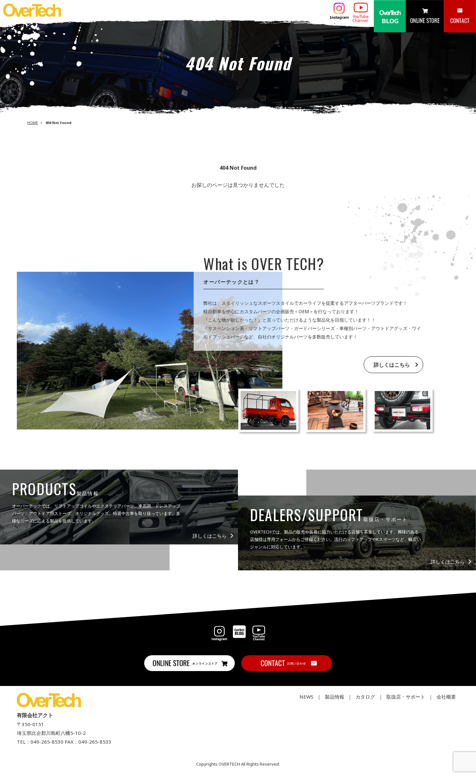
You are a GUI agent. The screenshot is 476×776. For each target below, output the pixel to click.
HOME (32, 122)
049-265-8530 (46, 741)
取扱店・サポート (405, 696)
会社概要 (446, 696)
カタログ (365, 696)
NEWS (306, 696)
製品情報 (334, 696)
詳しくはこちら (392, 364)
